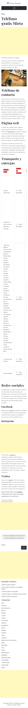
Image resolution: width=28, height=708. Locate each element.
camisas (4, 501)
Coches (3, 615)
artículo (19, 492)
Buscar (3, 545)
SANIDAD (4, 655)
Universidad (4, 665)
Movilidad (4, 645)
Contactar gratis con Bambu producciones (13, 594)
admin (17, 57)
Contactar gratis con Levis (14, 538)
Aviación (3, 605)
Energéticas (4, 625)
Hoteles (3, 633)
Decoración (4, 620)
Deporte (3, 623)
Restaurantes (5, 652)
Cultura (3, 618)
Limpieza (4, 638)
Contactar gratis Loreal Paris (9, 591)
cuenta (11, 410)
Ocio (2, 647)
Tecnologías (5, 660)
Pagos (3, 650)
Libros (3, 635)
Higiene (3, 630)
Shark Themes (17, 705)
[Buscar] (24, 548)
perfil (10, 480)
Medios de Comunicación (8, 640)
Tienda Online (5, 662)
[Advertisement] (14, 41)
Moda (3, 14)
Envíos (3, 628)
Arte (2, 603)
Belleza (3, 613)
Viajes (3, 667)
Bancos (3, 610)
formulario (11, 131)
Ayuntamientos (5, 608)
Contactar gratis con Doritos (14, 536)
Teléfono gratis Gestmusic (9, 596)
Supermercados (6, 657)
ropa (10, 501)
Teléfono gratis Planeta (8, 584)
